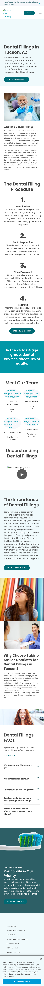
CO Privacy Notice (13, 948)
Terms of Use (11, 935)
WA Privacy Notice (13, 952)
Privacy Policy (11, 926)
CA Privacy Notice (13, 944)
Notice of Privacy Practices (16, 930)
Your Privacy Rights (22, 981)
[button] (40, 13)
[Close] (41, 958)
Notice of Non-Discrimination (17, 939)
